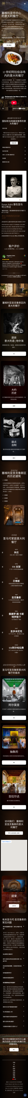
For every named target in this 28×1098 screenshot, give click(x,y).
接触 (14, 1077)
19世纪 (6, 501)
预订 (14, 1066)
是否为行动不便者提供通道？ (10, 1007)
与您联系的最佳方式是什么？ (10, 1026)
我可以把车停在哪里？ (9, 1021)
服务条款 (9, 1090)
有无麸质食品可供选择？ (9, 982)
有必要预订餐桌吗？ (8, 954)
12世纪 (6, 480)
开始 (14, 1062)
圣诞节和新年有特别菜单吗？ (10, 1016)
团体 (14, 1068)
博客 (14, 1075)
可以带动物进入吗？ (8, 1012)
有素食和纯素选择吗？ (9, 977)
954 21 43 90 (9, 1088)
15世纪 (6, 498)
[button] (14, 480)
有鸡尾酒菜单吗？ (7, 973)
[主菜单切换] (24, 3)
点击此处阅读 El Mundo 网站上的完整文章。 (13, 236)
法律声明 (16, 1088)
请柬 (14, 1071)
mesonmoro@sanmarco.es (14, 1086)
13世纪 (6, 495)
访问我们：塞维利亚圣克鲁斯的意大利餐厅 (14, 824)
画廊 (14, 1073)
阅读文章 (14, 143)
